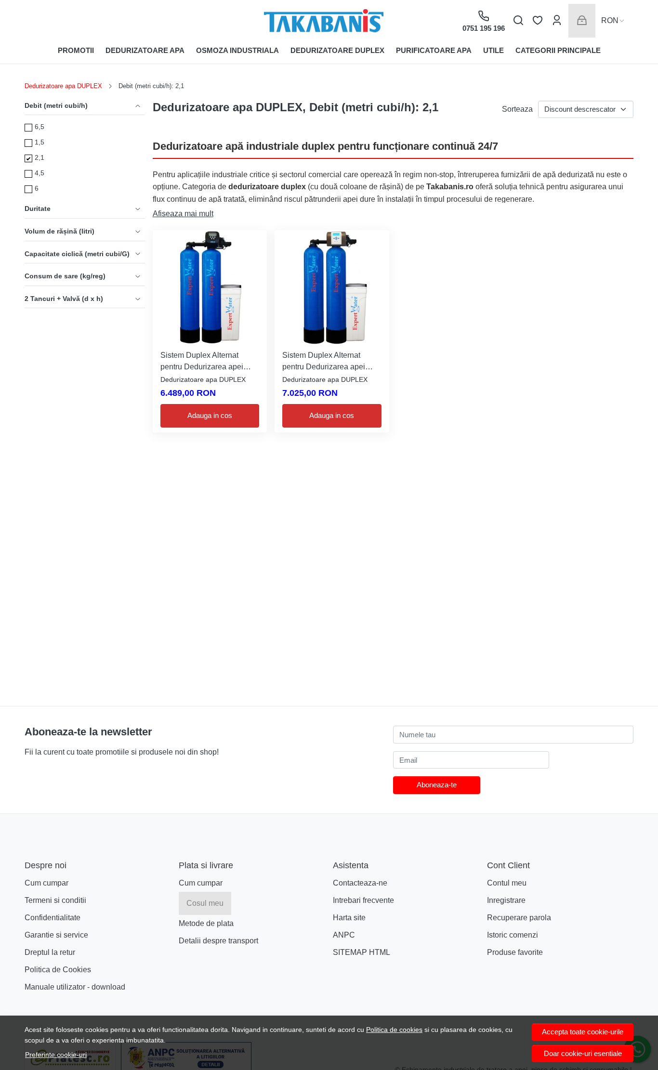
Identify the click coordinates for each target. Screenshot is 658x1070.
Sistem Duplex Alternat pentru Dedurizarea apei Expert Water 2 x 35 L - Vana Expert (330, 362)
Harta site (349, 917)
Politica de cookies (394, 1029)
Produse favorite (515, 952)
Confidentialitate (52, 917)
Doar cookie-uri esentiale (583, 1053)
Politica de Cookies (58, 970)
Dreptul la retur (50, 952)
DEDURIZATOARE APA (144, 50)
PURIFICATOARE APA (434, 50)
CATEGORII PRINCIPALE (558, 50)
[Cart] (581, 21)
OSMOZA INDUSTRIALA (237, 50)
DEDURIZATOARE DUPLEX (337, 50)
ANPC (344, 935)
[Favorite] (537, 21)
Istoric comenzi (512, 935)
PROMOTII (76, 50)
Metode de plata (206, 923)
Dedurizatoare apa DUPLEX (63, 86)
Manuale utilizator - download (75, 987)
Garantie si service (56, 935)
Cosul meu (205, 903)
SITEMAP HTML (361, 952)
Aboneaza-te (437, 785)
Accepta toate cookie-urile (582, 1032)
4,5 (39, 173)
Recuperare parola (519, 917)
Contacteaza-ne (360, 883)
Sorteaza (517, 109)
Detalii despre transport (218, 941)
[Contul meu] (557, 21)
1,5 (39, 142)
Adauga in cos (209, 415)
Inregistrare (506, 900)
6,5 (39, 126)
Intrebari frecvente (363, 900)
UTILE (493, 50)
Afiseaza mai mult (183, 213)
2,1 (39, 157)
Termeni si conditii (55, 900)
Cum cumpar (46, 883)
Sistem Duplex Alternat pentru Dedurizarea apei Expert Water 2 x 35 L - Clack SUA (209, 362)
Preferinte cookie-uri (56, 1054)
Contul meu (506, 883)
